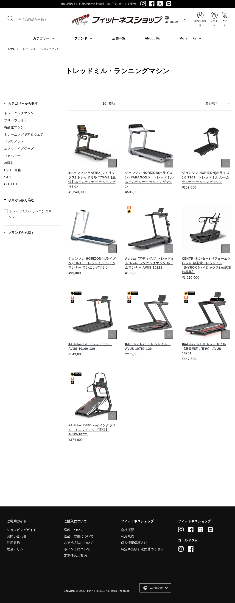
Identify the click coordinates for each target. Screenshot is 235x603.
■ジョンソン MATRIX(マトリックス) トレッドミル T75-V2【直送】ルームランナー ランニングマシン (92, 179)
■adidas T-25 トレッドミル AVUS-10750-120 (148, 346)
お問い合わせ (17, 536)
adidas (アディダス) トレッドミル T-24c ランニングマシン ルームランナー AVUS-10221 (149, 263)
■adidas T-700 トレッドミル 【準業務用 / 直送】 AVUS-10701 (204, 348)
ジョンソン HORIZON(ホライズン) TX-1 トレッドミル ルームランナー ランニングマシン (92, 263)
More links (188, 38)
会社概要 (127, 530)
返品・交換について (79, 536)
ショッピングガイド (21, 530)
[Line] (168, 3)
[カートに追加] (169, 163)
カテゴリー (41, 38)
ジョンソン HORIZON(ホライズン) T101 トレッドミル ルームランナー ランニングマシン (205, 177)
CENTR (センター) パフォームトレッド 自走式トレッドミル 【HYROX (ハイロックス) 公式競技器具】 (206, 265)
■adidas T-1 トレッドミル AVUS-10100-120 (90, 346)
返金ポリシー (17, 549)
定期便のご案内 (75, 555)
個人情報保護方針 (134, 543)
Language (171, 19)
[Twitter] (160, 3)
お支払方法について (79, 543)
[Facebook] (151, 3)
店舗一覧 (118, 38)
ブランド (81, 38)
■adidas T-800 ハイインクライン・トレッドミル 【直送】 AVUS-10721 (92, 429)
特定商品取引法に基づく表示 (142, 549)
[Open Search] (10, 18)
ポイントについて (77, 549)
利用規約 (13, 543)
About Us (152, 38)
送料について (74, 530)
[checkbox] (6, 211)
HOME (11, 48)
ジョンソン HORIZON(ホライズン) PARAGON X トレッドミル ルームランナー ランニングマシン (149, 179)
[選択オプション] (112, 163)
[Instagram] (143, 3)
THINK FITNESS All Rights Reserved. (107, 590)
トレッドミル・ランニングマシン (39, 48)
